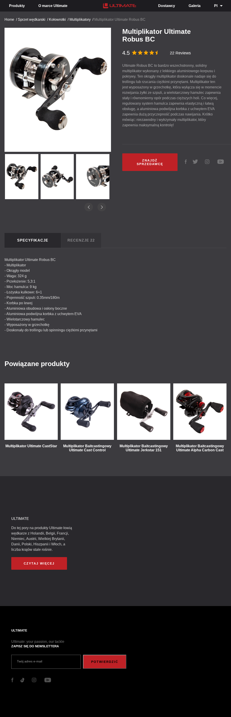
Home (9, 19)
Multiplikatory (80, 19)
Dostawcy (166, 6)
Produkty (17, 6)
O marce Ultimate (52, 6)
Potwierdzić (104, 662)
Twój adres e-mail (29, 661)
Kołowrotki (57, 19)
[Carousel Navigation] (60, 86)
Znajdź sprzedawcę (150, 162)
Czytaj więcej (39, 563)
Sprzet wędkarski (31, 19)
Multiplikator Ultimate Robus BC (120, 19)
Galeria (195, 6)
